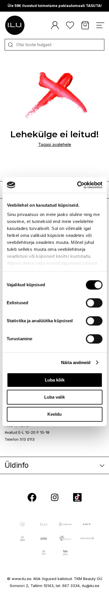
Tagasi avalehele (54, 144)
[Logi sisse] (55, 25)
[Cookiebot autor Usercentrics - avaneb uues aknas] (77, 185)
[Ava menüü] (100, 25)
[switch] (94, 302)
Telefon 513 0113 (20, 439)
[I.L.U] (15, 25)
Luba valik (54, 397)
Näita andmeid (75, 362)
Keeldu (54, 414)
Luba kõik (55, 379)
